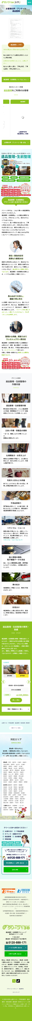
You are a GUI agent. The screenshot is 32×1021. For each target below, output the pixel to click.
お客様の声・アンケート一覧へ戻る (15, 142)
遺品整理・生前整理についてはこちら (15, 79)
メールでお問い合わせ (15, 947)
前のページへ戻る (16, 728)
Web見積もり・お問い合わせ (15, 863)
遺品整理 (13, 44)
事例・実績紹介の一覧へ (15, 709)
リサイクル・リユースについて (13, 540)
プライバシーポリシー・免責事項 (15, 988)
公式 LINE (15, 869)
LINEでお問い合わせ (15, 954)
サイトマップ (16, 992)
